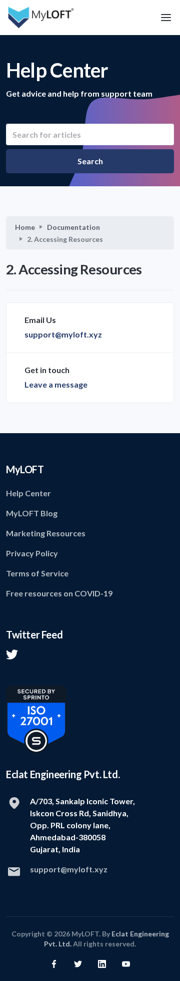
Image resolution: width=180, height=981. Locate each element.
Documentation (73, 227)
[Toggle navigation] (166, 18)
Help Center (28, 493)
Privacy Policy (32, 553)
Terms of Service (37, 573)
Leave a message (56, 384)
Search (90, 161)
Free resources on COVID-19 (59, 593)
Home (25, 227)
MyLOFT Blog (32, 513)
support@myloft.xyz (63, 334)
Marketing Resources (46, 533)
